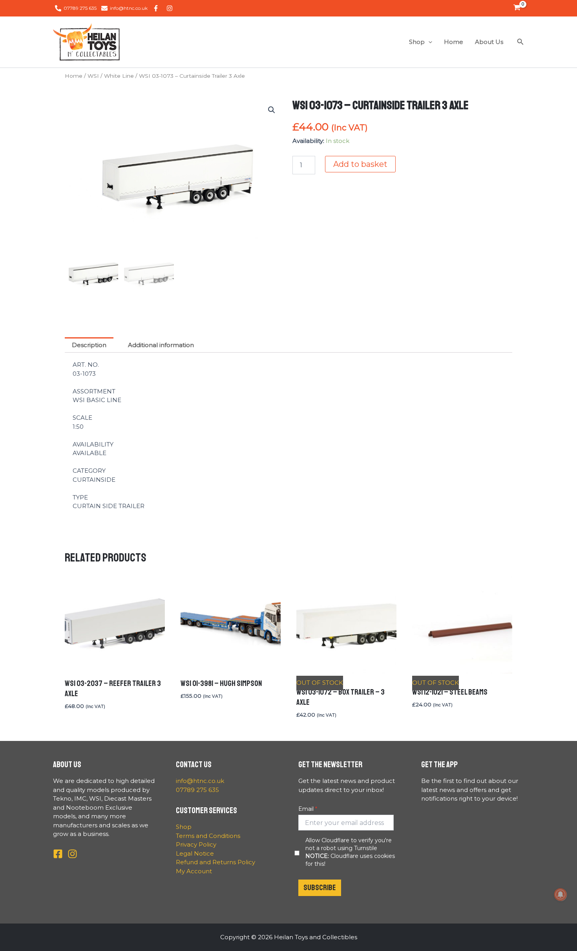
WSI (93, 76)
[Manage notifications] (560, 894)
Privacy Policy (196, 844)
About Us (489, 42)
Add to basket (360, 164)
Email (306, 808)
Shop (417, 42)
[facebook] (157, 8)
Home (453, 42)
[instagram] (170, 8)
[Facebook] (58, 854)
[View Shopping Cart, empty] (517, 8)
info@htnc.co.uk (200, 781)
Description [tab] (89, 345)
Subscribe (319, 887)
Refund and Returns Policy (215, 862)
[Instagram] (72, 854)
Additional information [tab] (161, 345)
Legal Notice (195, 853)
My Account (194, 871)
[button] (428, 42)
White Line (119, 76)
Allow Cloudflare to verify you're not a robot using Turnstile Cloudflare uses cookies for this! (350, 852)
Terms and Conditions (208, 835)
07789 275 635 (197, 790)
